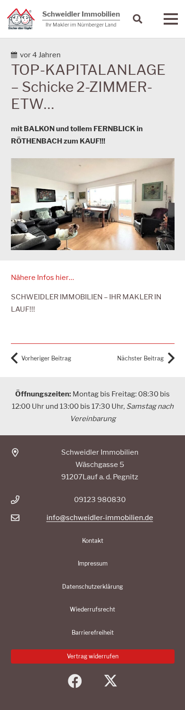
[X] (110, 681)
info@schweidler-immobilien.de (99, 517)
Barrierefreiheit (93, 632)
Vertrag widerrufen (93, 656)
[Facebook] (74, 681)
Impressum (93, 563)
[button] (137, 19)
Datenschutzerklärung (92, 586)
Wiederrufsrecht (92, 609)
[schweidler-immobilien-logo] (21, 19)
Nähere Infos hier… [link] (42, 277)
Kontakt (92, 540)
